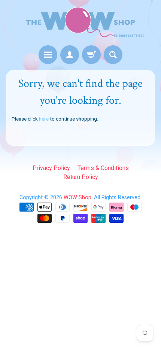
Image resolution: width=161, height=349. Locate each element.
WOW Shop (77, 197)
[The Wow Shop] (80, 24)
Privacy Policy (51, 168)
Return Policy (80, 176)
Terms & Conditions (103, 168)
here (44, 119)
